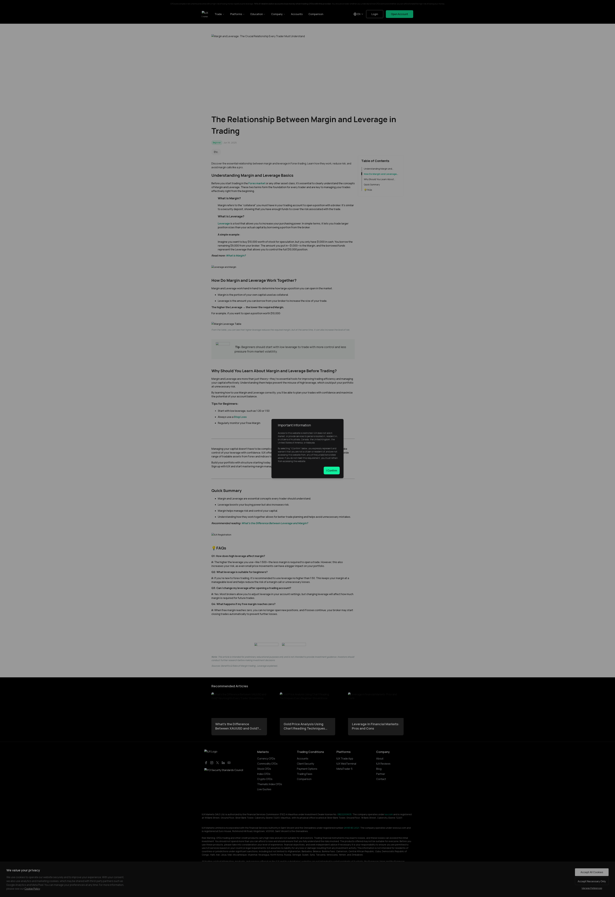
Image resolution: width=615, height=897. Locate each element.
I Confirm (331, 470)
